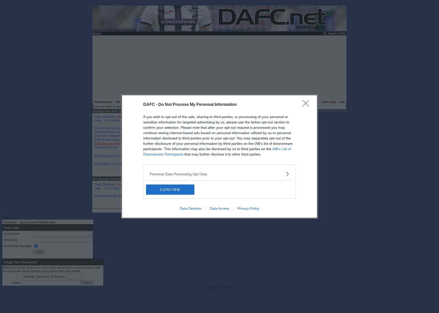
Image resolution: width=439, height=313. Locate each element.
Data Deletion (191, 208)
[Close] (307, 105)
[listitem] (219, 174)
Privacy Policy (248, 208)
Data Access (219, 208)
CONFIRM (170, 190)
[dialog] (219, 156)
